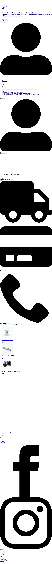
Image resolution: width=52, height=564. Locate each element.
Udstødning (34, 13)
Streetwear (3, 5)
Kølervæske (19, 93)
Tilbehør (31, 13)
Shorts (15, 16)
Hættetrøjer (6, 16)
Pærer (33, 17)
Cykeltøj (3, 16)
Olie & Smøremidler (4, 6)
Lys (20, 13)
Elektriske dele (30, 17)
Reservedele (3, 80)
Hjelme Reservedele (7, 14)
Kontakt (3, 85)
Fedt (16, 93)
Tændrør (37, 17)
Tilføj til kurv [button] (3, 342)
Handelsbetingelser (3, 559)
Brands (3, 8)
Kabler (35, 17)
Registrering (2, 561)
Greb (19, 13)
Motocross (26, 324)
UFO (34, 324)
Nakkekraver (19, 14)
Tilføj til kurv (2, 180)
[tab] (3, 12)
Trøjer (2, 15)
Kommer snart (4, 18)
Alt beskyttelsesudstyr (48, 14)
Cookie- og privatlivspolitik (4, 560)
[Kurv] (0, 75)
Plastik (6, 13)
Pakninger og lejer (23, 13)
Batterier (7, 17)
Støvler (16, 14)
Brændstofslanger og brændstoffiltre (22, 17)
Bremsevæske (14, 93)
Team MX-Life (3, 7)
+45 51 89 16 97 (2, 441)
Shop (2, 86)
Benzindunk (13, 13)
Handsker (13, 14)
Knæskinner (36, 14)
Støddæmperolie (9, 93)
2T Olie (3, 93)
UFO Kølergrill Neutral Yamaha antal (5, 179)
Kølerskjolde (18, 324)
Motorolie (5, 93)
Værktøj (37, 13)
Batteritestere (4, 17)
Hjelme (3, 14)
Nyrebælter (33, 14)
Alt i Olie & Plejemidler (27, 93)
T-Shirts (17, 16)
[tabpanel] (27, 13)
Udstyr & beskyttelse (4, 4)
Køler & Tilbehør (14, 324)
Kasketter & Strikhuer (11, 16)
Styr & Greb (28, 13)
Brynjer (11, 14)
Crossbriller (22, 14)
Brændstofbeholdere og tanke (12, 17)
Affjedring (3, 13)
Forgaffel (16, 13)
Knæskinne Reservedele (41, 14)
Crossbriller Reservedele (27, 14)
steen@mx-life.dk (2, 442)
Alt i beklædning (20, 16)
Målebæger (22, 93)
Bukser (4, 15)
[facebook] (26, 496)
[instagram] (26, 548)
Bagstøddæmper (9, 13)
